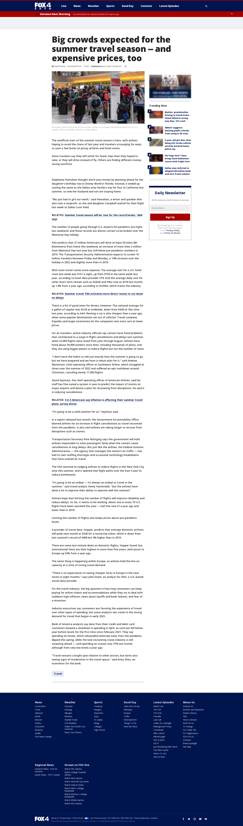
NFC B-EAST (159, 740)
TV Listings (188, 726)
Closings (68, 709)
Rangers (98, 709)
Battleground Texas (162, 726)
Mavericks (98, 713)
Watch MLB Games (73, 778)
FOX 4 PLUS (188, 736)
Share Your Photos (73, 732)
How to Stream (190, 719)
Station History (189, 713)
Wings (97, 723)
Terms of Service (172, 233)
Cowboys (98, 706)
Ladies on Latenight (162, 723)
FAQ (185, 716)
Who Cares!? (159, 733)
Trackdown (158, 730)
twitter (189, 819)
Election (38, 719)
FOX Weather (71, 723)
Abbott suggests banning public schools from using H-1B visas (177, 130)
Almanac (68, 716)
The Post (157, 713)
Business (39, 730)
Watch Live (158, 706)
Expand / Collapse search (206, 6)
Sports (98, 702)
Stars (96, 716)
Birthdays (128, 709)
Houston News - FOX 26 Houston (46, 770)
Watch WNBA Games (74, 800)
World (37, 716)
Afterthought (159, 736)
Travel (86, 66)
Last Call (157, 719)
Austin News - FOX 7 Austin (47, 774)
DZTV (156, 743)
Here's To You (159, 753)
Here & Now (159, 756)
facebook (183, 819)
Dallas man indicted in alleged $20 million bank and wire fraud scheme (178, 171)
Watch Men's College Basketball (74, 789)
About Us (189, 702)
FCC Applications (190, 733)
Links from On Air (132, 706)
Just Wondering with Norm (165, 746)
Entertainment (130, 719)
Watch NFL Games (73, 769)
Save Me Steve (130, 726)
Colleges (98, 726)
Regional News (44, 765)
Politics (38, 723)
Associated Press (74, 66)
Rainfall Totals (71, 719)
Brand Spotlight (190, 743)
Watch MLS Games (73, 803)
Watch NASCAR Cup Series (77, 781)
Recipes (127, 713)
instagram (194, 819)
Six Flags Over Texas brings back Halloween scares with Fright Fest (177, 158)
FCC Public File (189, 730)
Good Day (130, 702)
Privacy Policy (173, 230)
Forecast (69, 706)
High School (99, 730)
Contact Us (188, 706)
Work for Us (188, 723)
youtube (200, 819)
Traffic (127, 716)
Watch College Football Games (75, 773)
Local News (40, 706)
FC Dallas (98, 719)
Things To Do (130, 723)
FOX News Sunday (43, 736)
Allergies (68, 713)
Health (38, 733)
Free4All (157, 716)
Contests (187, 740)
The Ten (157, 709)
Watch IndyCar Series (74, 785)
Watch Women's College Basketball (76, 795)
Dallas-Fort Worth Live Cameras (75, 727)
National (39, 713)
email (206, 819)
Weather (70, 702)
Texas (37, 709)
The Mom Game (160, 750)
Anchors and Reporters (193, 709)
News (38, 702)
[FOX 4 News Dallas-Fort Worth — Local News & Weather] (44, 6)
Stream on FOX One (77, 765)
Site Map (187, 746)
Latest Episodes (163, 702)
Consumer (39, 726)
